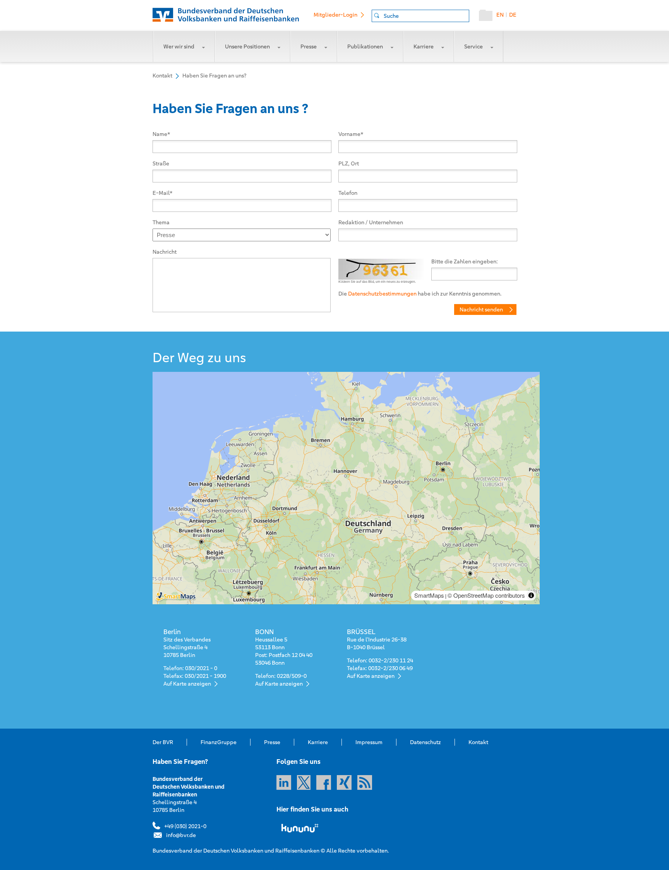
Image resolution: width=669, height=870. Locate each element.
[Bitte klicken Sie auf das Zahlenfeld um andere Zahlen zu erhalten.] (381, 263)
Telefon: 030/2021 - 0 (190, 668)
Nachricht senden (481, 309)
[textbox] (426, 16)
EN (500, 14)
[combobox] (420, 16)
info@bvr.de (181, 835)
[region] (346, 488)
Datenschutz (425, 742)
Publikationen (365, 46)
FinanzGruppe (219, 742)
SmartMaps (429, 595)
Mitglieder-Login (335, 14)
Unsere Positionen (247, 46)
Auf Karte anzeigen (187, 683)
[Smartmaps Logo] (192, 597)
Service (473, 46)
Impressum (369, 742)
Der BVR (163, 742)
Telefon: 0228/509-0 (281, 675)
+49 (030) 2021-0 (185, 826)
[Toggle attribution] (531, 595)
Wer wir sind (178, 46)
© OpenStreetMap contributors (486, 595)
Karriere (423, 46)
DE (512, 14)
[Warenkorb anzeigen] (487, 17)
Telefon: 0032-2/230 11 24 (380, 660)
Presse (308, 46)
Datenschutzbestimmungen (382, 293)
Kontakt (478, 742)
